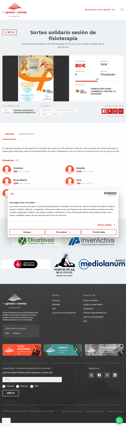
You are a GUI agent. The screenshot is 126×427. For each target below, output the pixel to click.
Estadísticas (88, 309)
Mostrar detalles (105, 225)
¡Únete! (11, 393)
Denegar (27, 232)
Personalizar (61, 232)
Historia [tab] (9, 134)
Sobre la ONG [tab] (26, 134)
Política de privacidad (95, 411)
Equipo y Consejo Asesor (92, 304)
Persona (10, 386)
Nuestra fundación (90, 300)
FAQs (7, 333)
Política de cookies (116, 411)
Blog (85, 321)
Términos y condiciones (72, 411)
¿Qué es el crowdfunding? (93, 317)
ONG (54, 309)
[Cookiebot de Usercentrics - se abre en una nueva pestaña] (106, 193)
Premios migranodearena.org (94, 313)
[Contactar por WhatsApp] (119, 420)
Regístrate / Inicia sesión (97, 10)
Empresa (24, 386)
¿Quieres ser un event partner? (64, 313)
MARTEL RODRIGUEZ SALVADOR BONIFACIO (24, 111)
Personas (56, 300)
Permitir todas (99, 232)
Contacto (16, 333)
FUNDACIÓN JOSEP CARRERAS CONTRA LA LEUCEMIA (103, 91)
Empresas (56, 304)
